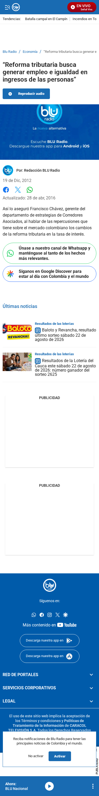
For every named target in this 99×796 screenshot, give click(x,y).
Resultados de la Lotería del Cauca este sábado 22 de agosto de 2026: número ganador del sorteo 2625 (65, 367)
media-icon (49, 786)
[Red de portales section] (91, 674)
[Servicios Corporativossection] (91, 688)
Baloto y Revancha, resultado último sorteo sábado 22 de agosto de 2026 (65, 335)
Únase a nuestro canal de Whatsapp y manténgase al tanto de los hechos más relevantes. (54, 253)
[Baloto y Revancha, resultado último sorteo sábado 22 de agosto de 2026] (17, 331)
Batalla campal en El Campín (46, 19)
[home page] (50, 585)
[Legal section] (91, 701)
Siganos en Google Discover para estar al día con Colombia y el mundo (54, 274)
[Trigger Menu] (7, 7)
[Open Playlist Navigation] (93, 786)
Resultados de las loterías (54, 324)
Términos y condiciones (41, 721)
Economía (30, 52)
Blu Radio (10, 52)
